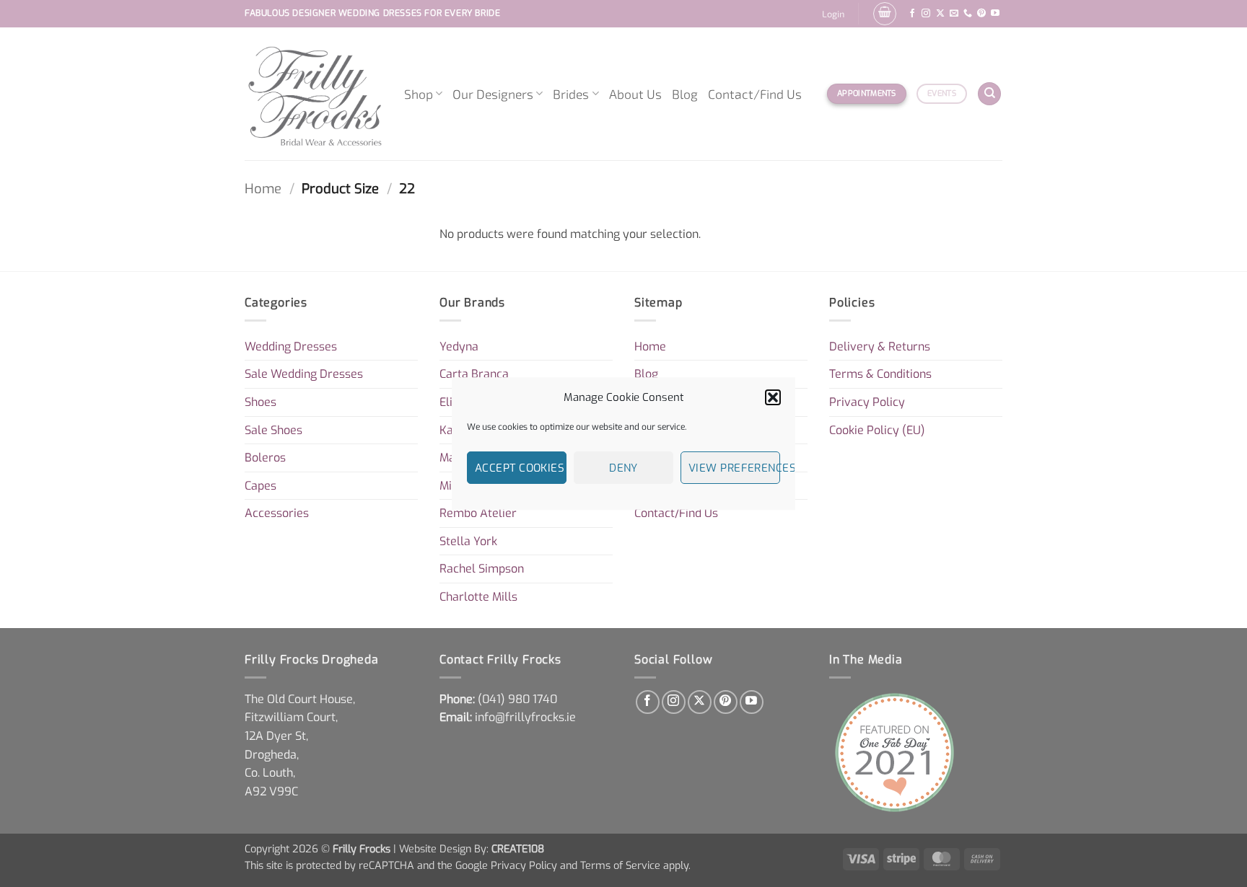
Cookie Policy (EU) (877, 430)
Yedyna (458, 346)
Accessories (277, 513)
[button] (773, 397)
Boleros (265, 457)
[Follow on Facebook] (912, 14)
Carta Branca (474, 373)
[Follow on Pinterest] (981, 14)
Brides (571, 94)
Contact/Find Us (755, 94)
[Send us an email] (954, 14)
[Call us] (967, 14)
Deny (623, 468)
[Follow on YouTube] (995, 14)
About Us (635, 94)
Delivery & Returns (879, 346)
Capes (260, 485)
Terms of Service (620, 866)
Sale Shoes (273, 430)
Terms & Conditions (880, 373)
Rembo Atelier (478, 513)
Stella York (468, 541)
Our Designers (492, 94)
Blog (685, 94)
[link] (517, 699)
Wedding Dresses (291, 346)
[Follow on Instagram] (926, 14)
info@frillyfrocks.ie (525, 717)
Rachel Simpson (481, 568)
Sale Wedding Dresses (304, 373)
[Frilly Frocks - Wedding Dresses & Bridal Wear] (313, 93)
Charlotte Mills (478, 596)
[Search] (989, 94)
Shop (418, 94)
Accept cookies (519, 468)
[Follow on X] (940, 14)
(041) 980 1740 (517, 699)
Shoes (260, 402)
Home (263, 189)
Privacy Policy (867, 402)
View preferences (734, 468)
